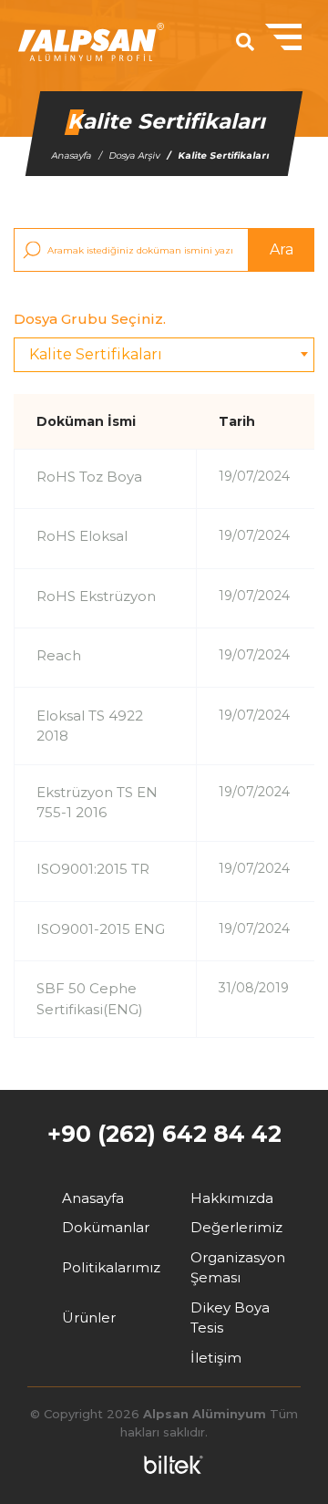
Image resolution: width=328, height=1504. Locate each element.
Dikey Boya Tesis (230, 1318)
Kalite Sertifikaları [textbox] (95, 354)
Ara (281, 249)
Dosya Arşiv (134, 155)
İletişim (215, 1357)
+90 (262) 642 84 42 (164, 1133)
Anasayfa (71, 155)
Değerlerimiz (236, 1227)
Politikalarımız (111, 1267)
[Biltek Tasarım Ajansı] (169, 1465)
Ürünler (89, 1317)
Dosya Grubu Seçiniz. (90, 318)
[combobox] (164, 354)
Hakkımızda (231, 1198)
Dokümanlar (105, 1227)
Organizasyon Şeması (237, 1268)
